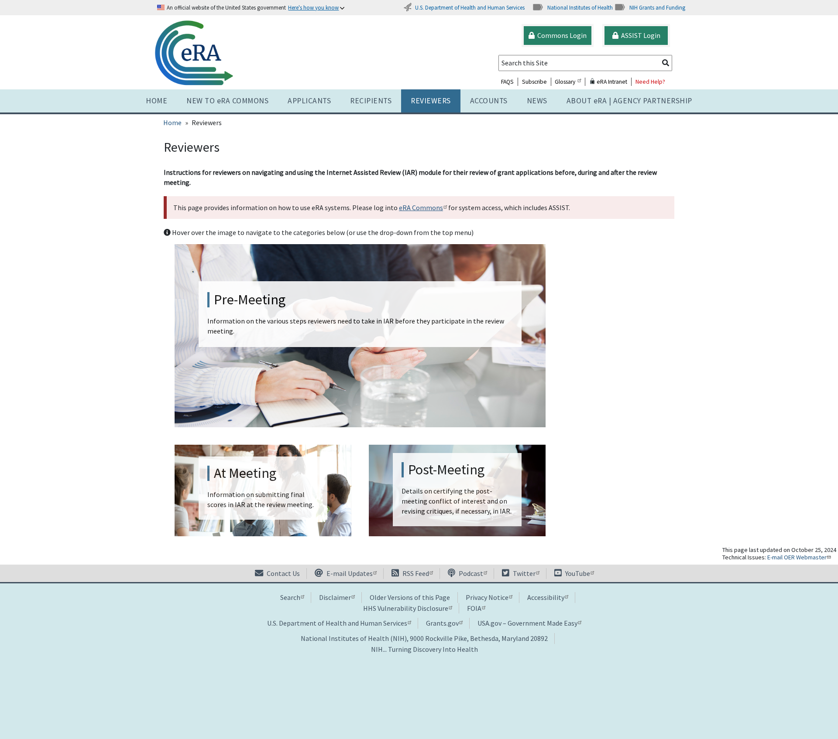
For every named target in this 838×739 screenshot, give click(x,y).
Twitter (524, 573)
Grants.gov (442, 623)
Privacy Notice (487, 597)
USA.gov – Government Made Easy (527, 623)
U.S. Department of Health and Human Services (470, 7)
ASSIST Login (639, 35)
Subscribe (534, 81)
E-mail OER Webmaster (797, 557)
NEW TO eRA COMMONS (227, 101)
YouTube (577, 573)
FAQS (507, 81)
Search (290, 597)
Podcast (470, 573)
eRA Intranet (611, 81)
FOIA (474, 608)
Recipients (371, 101)
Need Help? (650, 81)
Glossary (565, 81)
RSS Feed (415, 573)
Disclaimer (335, 597)
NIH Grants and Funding (657, 7)
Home (156, 101)
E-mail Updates (349, 573)
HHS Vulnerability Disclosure (405, 608)
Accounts (489, 101)
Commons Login (561, 35)
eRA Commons (421, 207)
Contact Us (282, 573)
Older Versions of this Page (410, 597)
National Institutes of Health (580, 7)
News (537, 101)
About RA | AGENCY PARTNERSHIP (629, 101)
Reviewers (431, 101)
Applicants (309, 101)
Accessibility (545, 597)
